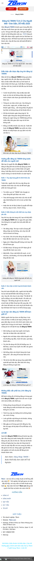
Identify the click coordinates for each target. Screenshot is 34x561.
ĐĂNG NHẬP (7, 498)
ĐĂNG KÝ (6, 495)
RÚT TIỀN (6, 505)
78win (3, 479)
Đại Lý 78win (28, 546)
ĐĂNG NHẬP (22, 9)
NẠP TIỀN (6, 502)
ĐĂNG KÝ (11, 9)
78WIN (25, 34)
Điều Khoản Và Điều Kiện (18, 543)
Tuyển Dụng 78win (14, 548)
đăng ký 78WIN (9, 27)
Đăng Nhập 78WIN (21, 457)
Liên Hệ (24, 548)
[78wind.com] (17, 3)
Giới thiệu (5, 543)
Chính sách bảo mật (16, 546)
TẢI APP (5, 508)
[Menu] (2, 3)
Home (12, 14)
